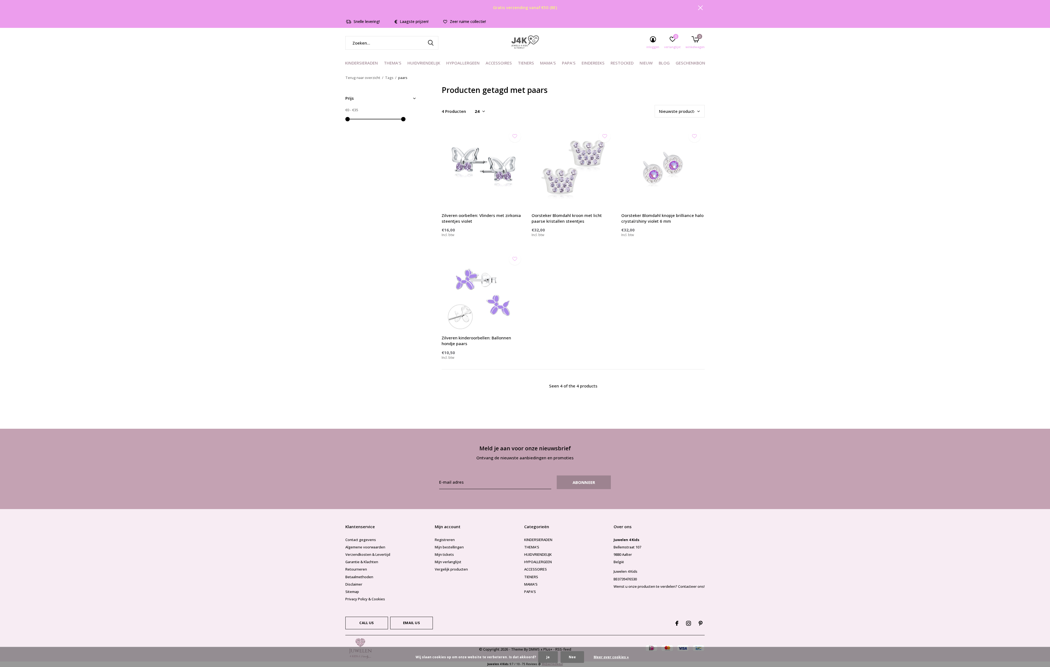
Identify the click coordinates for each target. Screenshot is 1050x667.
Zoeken (430, 43)
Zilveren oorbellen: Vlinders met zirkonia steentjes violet (481, 218)
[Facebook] (676, 623)
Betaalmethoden (359, 576)
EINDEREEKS (593, 63)
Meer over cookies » (611, 657)
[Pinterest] (700, 623)
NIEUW (646, 63)
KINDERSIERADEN (361, 63)
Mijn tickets (444, 554)
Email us (411, 622)
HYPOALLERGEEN (463, 63)
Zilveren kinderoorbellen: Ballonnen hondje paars (476, 340)
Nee (572, 657)
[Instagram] (688, 623)
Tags (389, 77)
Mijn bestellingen (449, 547)
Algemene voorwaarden (365, 547)
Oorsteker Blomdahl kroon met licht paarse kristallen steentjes (567, 218)
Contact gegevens (360, 539)
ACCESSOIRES (499, 63)
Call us (366, 622)
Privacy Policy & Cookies (365, 599)
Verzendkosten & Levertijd (367, 554)
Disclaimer (353, 584)
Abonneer (584, 482)
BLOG (664, 63)
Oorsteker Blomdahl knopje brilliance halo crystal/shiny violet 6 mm (662, 218)
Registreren (445, 539)
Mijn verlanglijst (448, 561)
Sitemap (352, 591)
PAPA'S (569, 63)
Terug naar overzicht (362, 77)
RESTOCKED (622, 63)
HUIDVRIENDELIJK (423, 63)
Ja (548, 657)
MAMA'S (548, 63)
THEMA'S (392, 63)
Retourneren (356, 569)
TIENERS (526, 63)
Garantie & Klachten (361, 561)
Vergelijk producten (451, 569)
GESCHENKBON (690, 63)
